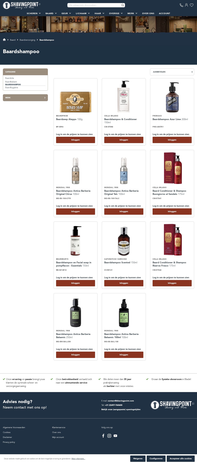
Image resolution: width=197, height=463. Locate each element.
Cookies (6, 432)
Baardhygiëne (11, 87)
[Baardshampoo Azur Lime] (172, 96)
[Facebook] (103, 436)
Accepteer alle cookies (181, 458)
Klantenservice (58, 427)
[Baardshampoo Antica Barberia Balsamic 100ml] (123, 311)
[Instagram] (109, 436)
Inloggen (75, 140)
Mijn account (58, 437)
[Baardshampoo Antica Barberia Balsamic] (75, 311)
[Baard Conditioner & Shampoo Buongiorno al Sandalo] (172, 168)
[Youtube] (115, 436)
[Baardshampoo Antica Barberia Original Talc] (123, 168)
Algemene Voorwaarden (14, 427)
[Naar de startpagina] (21, 5)
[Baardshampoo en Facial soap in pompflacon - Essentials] (75, 240)
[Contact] (181, 5)
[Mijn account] (186, 5)
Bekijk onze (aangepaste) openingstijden (120, 409)
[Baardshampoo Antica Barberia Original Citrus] (75, 168)
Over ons (56, 432)
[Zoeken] (123, 5)
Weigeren (137, 458)
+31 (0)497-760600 (113, 405)
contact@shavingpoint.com (121, 401)
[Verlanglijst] (191, 5)
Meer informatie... (78, 459)
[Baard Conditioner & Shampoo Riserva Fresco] (172, 240)
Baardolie (9, 78)
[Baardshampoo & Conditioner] (123, 96)
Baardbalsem (11, 82)
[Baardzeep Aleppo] (75, 96)
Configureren (156, 458)
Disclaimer (7, 437)
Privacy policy (9, 442)
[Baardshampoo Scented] (123, 240)
